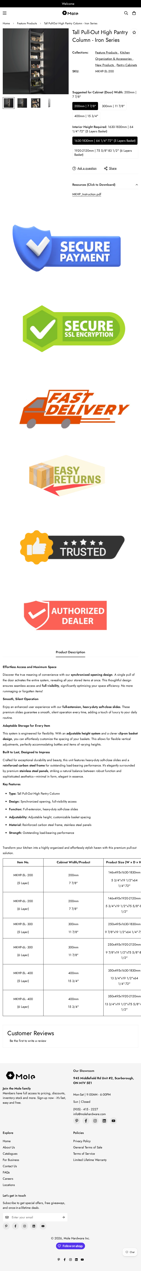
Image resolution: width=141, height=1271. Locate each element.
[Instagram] (95, 1120)
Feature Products (27, 23)
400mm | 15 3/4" (86, 116)
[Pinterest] (76, 1120)
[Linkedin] (104, 1120)
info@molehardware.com (89, 1114)
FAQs (6, 1172)
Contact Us (10, 1166)
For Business (11, 1160)
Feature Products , (107, 52)
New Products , (105, 65)
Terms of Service (84, 1153)
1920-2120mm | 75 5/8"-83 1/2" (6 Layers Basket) (103, 152)
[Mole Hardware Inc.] (70, 13)
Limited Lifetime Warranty (89, 1160)
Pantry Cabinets (127, 65)
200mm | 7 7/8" (85, 106)
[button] (134, 13)
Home (6, 23)
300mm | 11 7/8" (113, 106)
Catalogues (10, 1153)
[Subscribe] (63, 1217)
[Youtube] (113, 1120)
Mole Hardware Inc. (77, 1238)
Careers (8, 1178)
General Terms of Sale (87, 1147)
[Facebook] (85, 1120)
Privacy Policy (82, 1141)
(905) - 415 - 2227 (85, 1109)
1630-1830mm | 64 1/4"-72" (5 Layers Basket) (104, 140)
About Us (9, 1147)
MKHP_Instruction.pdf (86, 194)
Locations (9, 1185)
